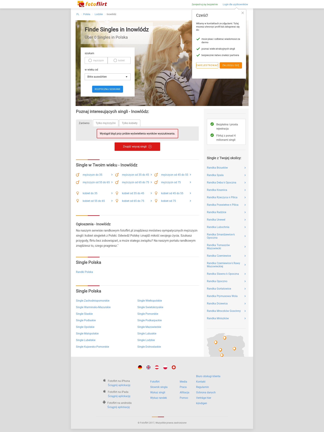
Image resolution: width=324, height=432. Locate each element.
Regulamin (202, 387)
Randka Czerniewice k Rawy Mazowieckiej (223, 265)
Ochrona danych (206, 392)
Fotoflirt (154, 381)
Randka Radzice (216, 212)
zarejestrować (207, 65)
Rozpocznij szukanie (107, 89)
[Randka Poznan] (219, 350)
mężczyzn (98, 60)
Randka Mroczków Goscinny (224, 311)
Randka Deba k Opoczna (221, 182)
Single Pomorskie (147, 313)
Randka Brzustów (217, 167)
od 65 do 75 (135, 182)
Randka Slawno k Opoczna (223, 273)
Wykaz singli (157, 392)
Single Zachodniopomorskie (92, 300)
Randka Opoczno (217, 281)
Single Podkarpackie (149, 320)
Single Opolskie (85, 327)
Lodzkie (98, 14)
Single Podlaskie (86, 320)
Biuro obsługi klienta (208, 376)
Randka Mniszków (218, 318)
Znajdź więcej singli (135, 146)
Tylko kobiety (130, 123)
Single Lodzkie (146, 340)
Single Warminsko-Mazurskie (93, 307)
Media (183, 381)
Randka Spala (215, 175)
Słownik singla (159, 387)
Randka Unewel (216, 219)
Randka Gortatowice (219, 288)
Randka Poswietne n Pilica (222, 204)
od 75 (171, 182)
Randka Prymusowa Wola (222, 296)
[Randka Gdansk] (223, 338)
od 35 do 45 (135, 174)
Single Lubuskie (146, 333)
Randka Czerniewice (219, 255)
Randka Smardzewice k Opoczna (221, 236)
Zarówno (84, 123)
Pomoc (184, 397)
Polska (87, 14)
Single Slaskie (84, 313)
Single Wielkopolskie (149, 300)
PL (77, 14)
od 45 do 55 (174, 174)
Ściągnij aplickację (119, 385)
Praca (183, 387)
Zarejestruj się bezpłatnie (205, 4)
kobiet (121, 60)
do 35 (92, 174)
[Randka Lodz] (220, 355)
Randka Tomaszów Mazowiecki (218, 247)
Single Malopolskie (87, 333)
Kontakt (200, 381)
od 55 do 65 (96, 182)
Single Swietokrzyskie (150, 307)
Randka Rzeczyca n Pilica (222, 197)
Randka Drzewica (217, 303)
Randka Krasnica (217, 190)
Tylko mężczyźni (106, 123)
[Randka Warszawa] (233, 349)
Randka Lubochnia (218, 227)
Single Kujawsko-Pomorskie (92, 346)
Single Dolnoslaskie (149, 346)
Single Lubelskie (85, 340)
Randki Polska (84, 272)
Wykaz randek (158, 397)
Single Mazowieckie (149, 327)
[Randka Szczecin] (214, 342)
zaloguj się (230, 65)
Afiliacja (184, 392)
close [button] (243, 13)
